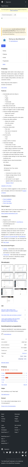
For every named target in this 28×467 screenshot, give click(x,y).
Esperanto (6, 449)
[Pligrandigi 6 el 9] (25, 282)
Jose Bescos (20, 221)
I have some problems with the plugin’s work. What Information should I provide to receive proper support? (10, 320)
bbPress (4, 441)
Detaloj (4, 50)
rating (25, 356)
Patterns (17, 421)
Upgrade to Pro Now (6, 185)
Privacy (3, 421)
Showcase (17, 414)
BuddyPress (4, 443)
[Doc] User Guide (7, 203)
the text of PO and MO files (10, 236)
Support (3, 427)
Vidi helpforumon (5, 394)
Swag (17, 432)
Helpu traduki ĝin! (14, 10)
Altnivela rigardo (5, 362)
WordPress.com (5, 436)
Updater (5, 248)
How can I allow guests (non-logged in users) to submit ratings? (9, 310)
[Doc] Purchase (7, 201)
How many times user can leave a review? (11, 315)
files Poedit (6, 242)
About (2, 414)
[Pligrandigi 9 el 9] (11, 298)
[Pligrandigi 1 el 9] (11, 266)
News (2, 416)
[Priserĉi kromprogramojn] (15, 15)
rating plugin (20, 358)
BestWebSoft (22, 236)
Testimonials (6, 254)
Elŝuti (3, 45)
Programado (6, 61)
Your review (4, 384)
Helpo (4, 64)
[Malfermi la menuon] (26, 2)
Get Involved (18, 425)
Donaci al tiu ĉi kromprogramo (8, 406)
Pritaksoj (5, 54)
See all (25, 384)
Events (16, 427)
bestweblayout (14, 41)
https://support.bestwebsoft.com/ (9, 213)
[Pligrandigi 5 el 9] (11, 282)
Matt (3, 438)
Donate (17, 430)
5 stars (21, 356)
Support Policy (9, 182)
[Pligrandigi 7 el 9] (11, 290)
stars (25, 358)
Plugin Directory (4, 5)
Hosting (3, 418)
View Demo (4, 87)
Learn (2, 425)
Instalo (4, 57)
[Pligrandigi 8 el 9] (25, 290)
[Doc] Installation (7, 199)
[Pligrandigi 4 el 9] (25, 274)
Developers (4, 430)
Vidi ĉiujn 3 (24, 353)
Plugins (16, 418)
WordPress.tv (5, 432)
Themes (16, 416)
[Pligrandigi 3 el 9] (11, 274)
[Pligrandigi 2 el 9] (25, 266)
